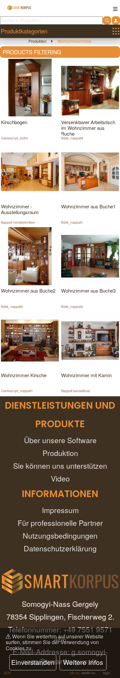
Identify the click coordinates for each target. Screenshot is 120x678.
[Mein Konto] (116, 20)
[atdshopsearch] (107, 20)
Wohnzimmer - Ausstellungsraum (20, 209)
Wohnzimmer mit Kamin (86, 375)
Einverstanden (33, 662)
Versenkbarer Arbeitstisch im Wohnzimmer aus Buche (88, 128)
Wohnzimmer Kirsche (23, 375)
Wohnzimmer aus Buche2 (28, 290)
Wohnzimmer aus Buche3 (88, 290)
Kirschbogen (14, 122)
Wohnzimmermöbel (75, 41)
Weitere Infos (14, 133)
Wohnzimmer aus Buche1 (88, 206)
